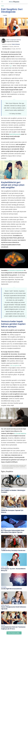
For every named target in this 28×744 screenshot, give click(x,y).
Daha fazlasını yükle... (14, 633)
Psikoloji (3, 508)
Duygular (3, 548)
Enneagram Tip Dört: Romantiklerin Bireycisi (13, 569)
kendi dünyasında (15, 134)
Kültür (2, 5)
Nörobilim (3, 587)
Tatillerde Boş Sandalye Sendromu (13, 550)
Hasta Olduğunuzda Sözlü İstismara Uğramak (13, 608)
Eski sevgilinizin (14, 365)
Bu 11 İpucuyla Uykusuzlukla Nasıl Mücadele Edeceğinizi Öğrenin (12, 531)
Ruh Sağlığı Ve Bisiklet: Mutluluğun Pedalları (13, 491)
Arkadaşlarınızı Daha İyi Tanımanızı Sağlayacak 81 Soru (13, 628)
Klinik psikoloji (5, 605)
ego (10, 65)
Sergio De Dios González (12, 41)
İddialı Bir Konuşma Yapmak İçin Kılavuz (12, 511)
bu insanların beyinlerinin (16, 270)
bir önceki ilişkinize (20, 433)
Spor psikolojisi (5, 488)
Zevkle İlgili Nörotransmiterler (11, 589)
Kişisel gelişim (4, 567)
